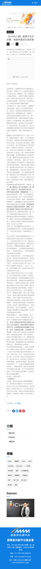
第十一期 (16, 480)
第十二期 (23, 480)
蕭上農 (10, 485)
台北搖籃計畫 (24, 470)
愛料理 (10, 475)
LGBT (29, 461)
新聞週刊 (17, 475)
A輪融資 (17, 461)
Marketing (10, 466)
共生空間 (10, 470)
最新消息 (10, 32)
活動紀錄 (12, 441)
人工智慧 (27, 466)
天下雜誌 (18, 403)
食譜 (16, 485)
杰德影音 (25, 475)
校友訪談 (12, 437)
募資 (17, 470)
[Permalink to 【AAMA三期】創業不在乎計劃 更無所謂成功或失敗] (20, 20)
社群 (9, 480)
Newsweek (19, 466)
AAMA (12, 44)
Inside (23, 461)
